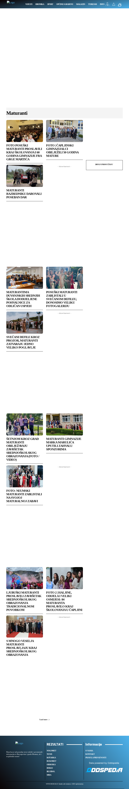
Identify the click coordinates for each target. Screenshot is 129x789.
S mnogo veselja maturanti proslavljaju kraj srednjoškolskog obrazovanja (21, 647)
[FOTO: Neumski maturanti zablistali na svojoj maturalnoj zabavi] (24, 476)
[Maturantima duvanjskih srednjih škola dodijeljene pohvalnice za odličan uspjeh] (24, 278)
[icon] (107, 5)
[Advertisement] (64, 59)
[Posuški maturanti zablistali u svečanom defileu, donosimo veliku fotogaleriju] (64, 278)
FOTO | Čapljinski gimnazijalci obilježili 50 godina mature (62, 150)
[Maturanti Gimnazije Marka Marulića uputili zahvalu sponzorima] (64, 424)
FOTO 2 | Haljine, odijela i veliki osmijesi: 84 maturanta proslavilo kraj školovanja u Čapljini (64, 601)
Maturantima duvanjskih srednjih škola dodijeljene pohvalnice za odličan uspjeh (23, 299)
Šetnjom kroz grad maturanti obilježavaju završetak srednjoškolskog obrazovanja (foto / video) (22, 449)
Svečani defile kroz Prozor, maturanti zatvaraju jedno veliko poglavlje (22, 342)
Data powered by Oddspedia (104, 763)
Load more (43, 719)
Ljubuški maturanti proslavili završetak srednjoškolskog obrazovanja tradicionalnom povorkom (23, 601)
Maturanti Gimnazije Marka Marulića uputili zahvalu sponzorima (63, 444)
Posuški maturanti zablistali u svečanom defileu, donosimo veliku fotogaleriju (61, 299)
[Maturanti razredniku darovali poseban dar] (24, 176)
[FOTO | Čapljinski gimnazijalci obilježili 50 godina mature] (64, 131)
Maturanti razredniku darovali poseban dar (24, 194)
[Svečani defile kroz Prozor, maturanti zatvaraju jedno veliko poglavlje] (24, 323)
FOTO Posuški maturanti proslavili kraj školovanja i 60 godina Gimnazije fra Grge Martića (24, 152)
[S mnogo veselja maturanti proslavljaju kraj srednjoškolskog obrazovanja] (24, 626)
